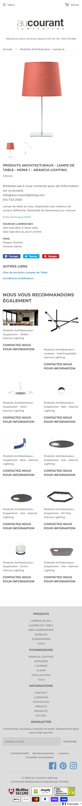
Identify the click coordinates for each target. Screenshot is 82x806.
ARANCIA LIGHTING (41, 656)
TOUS (41, 643)
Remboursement (43, 753)
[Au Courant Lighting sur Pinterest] (63, 767)
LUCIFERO (41, 665)
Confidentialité (19, 753)
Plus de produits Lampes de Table (25, 272)
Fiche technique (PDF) (17, 216)
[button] (72, 804)
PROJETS (41, 706)
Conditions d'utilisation (18, 278)
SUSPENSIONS (41, 638)
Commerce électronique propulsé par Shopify (40, 781)
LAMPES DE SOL (41, 620)
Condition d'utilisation (40, 757)
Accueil (7, 49)
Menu (11, 4)
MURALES (41, 634)
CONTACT (41, 692)
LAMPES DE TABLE (41, 625)
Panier (74, 4)
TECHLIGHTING (41, 675)
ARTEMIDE (41, 661)
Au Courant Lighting (44, 777)
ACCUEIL (41, 715)
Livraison (63, 753)
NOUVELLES (41, 701)
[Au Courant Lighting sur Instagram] (73, 767)
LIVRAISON (41, 697)
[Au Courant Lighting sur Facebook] (53, 767)
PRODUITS (41, 710)
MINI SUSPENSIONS (41, 629)
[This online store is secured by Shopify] (42, 795)
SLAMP (41, 670)
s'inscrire (70, 741)
